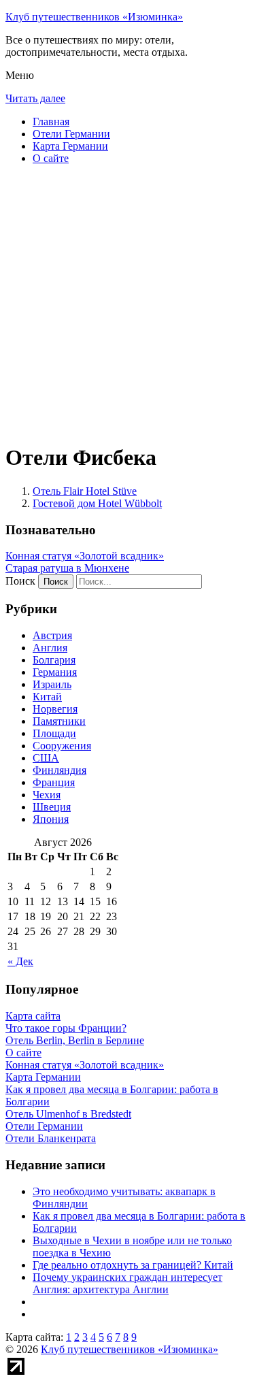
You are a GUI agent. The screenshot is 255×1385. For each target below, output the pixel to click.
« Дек (20, 961)
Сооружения (62, 745)
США (46, 758)
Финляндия (59, 770)
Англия (50, 647)
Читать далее (35, 98)
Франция (54, 782)
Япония (51, 819)
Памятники (59, 721)
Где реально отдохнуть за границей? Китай (133, 1265)
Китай (47, 696)
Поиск (20, 581)
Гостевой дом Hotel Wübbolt (97, 503)
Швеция (52, 807)
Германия (55, 672)
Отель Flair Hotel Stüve (85, 491)
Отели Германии (71, 134)
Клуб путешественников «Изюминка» (94, 16)
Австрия (52, 635)
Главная (51, 121)
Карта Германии (70, 146)
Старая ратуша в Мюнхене (67, 568)
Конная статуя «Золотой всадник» (84, 555)
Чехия (47, 794)
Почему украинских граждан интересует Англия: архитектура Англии (127, 1283)
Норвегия (55, 709)
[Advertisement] (127, 303)
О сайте (51, 158)
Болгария (54, 660)
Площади (54, 733)
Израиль (52, 684)
